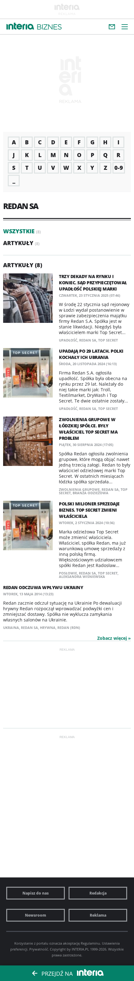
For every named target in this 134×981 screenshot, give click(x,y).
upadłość (68, 340)
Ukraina (11, 627)
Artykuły (18, 243)
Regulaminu (90, 943)
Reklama (98, 915)
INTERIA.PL (80, 949)
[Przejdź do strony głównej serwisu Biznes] (49, 27)
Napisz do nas (35, 893)
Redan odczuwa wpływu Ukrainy (43, 587)
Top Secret (108, 340)
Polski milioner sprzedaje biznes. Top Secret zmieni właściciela (89, 510)
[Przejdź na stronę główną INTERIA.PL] (20, 26)
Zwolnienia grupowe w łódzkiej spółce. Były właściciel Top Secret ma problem (88, 428)
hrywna (47, 627)
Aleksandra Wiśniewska (82, 576)
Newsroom (35, 915)
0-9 (118, 167)
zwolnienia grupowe (79, 489)
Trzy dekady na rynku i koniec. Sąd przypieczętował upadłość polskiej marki (93, 282)
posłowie (68, 573)
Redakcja (98, 893)
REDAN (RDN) (68, 627)
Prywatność (38, 949)
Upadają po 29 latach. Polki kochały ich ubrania (91, 354)
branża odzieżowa (90, 492)
